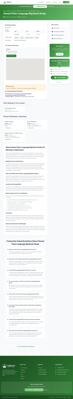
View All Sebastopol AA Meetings (26, 346)
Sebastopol (19, 10)
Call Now (66, 2)
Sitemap (69, 397)
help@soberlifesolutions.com (63, 369)
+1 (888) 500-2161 (41, 6)
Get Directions (12, 55)
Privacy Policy (51, 397)
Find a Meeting (41, 2)
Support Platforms (42, 370)
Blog (60, 2)
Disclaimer (64, 397)
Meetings (9, 10)
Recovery (40, 367)
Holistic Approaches (43, 372)
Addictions (48, 2)
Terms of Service (58, 397)
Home (4, 10)
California (14, 10)
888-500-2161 (61, 77)
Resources (55, 2)
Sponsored (52, 6)
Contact (22, 378)
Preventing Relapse (42, 374)
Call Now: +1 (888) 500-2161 (35, 389)
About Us (23, 376)
